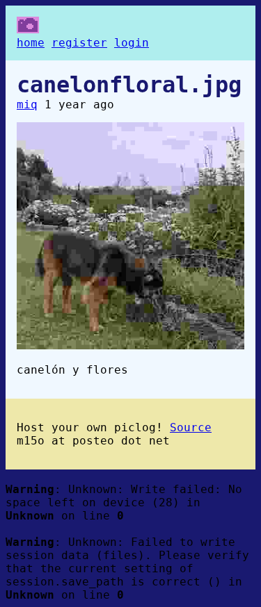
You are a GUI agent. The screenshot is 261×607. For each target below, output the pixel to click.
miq (27, 104)
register (79, 42)
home (31, 42)
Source (191, 427)
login (131, 42)
